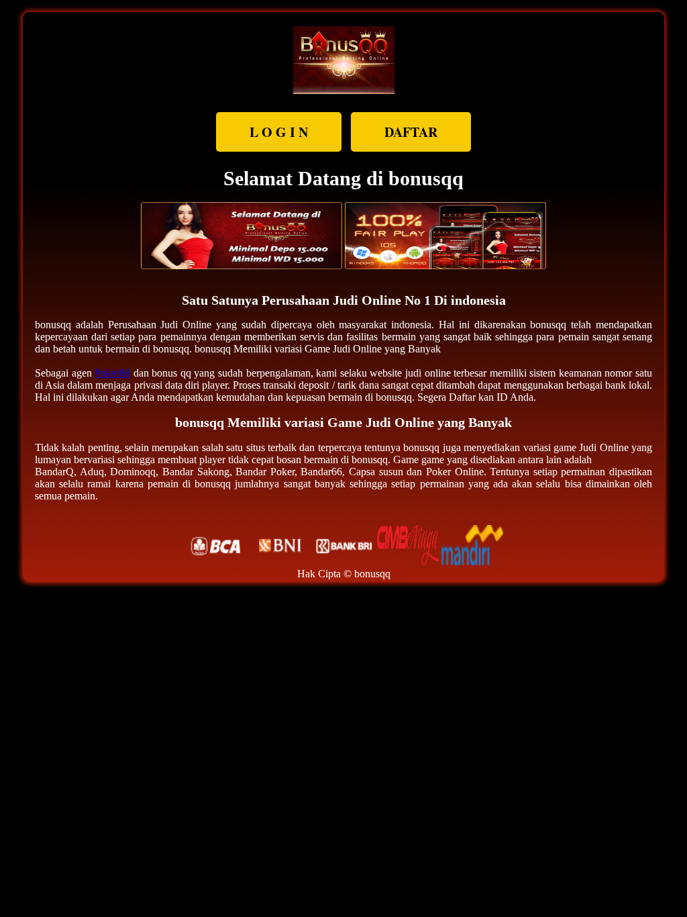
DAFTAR (410, 132)
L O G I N (279, 132)
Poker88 (112, 373)
